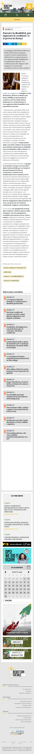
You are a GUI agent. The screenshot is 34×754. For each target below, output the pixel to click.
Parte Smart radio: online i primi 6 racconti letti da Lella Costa (17, 409)
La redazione (27, 689)
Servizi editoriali (26, 721)
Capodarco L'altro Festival (22, 703)
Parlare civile (27, 705)
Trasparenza (13, 742)
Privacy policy (22, 742)
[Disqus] (17, 465)
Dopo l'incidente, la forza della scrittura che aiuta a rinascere (17, 384)
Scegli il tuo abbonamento (13, 276)
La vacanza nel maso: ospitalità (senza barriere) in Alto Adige (18, 358)
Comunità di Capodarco (23, 707)
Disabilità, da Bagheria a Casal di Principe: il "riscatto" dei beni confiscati (17, 330)
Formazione (27, 717)
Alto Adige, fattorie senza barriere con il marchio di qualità (18, 371)
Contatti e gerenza (25, 693)
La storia (28, 691)
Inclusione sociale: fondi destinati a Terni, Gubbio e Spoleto (17, 422)
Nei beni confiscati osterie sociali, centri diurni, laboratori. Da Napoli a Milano (16, 315)
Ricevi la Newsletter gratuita (15, 268)
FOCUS (8, 600)
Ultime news (17, 496)
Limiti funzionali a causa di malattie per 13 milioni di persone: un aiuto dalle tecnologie (17, 345)
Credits (20, 743)
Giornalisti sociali (25, 701)
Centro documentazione (23, 719)
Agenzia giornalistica (24, 716)
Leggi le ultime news (11, 280)
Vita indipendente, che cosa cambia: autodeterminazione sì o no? (17, 436)
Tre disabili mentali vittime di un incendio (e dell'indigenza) (17, 397)
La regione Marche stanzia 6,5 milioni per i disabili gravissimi (17, 301)
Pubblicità (4, 742)
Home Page (7, 272)
